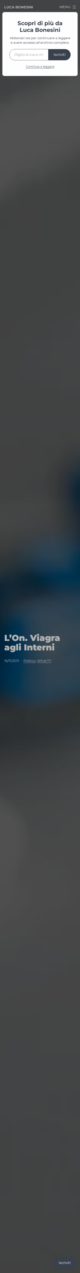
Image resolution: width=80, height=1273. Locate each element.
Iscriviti (59, 55)
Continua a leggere (40, 66)
